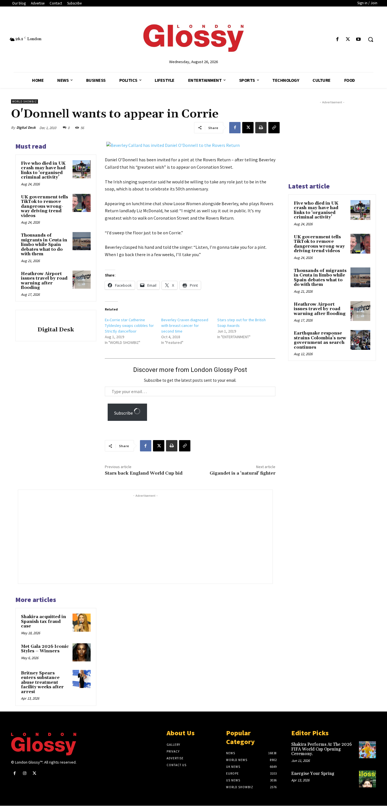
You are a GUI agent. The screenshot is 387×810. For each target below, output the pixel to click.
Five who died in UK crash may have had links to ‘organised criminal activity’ (43, 170)
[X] (348, 39)
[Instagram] (24, 773)
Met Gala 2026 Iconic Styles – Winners (45, 649)
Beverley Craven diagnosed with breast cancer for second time (184, 325)
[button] (370, 39)
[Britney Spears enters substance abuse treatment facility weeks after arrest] (82, 679)
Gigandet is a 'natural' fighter (242, 473)
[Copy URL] (274, 127)
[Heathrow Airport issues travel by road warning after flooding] (82, 280)
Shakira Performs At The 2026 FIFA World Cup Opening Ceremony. (321, 749)
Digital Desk (26, 127)
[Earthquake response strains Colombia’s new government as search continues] (360, 340)
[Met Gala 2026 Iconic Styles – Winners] (82, 652)
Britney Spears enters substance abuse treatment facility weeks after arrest (42, 682)
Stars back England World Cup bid (143, 473)
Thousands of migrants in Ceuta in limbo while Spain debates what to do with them (44, 245)
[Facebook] (337, 39)
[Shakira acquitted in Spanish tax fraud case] (82, 623)
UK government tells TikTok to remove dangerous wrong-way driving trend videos (44, 206)
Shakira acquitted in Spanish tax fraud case (43, 621)
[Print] (261, 127)
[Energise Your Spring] (367, 778)
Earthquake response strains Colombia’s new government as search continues (320, 340)
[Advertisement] (156, 538)
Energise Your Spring (312, 773)
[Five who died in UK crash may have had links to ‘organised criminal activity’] (82, 169)
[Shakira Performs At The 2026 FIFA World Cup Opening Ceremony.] (367, 749)
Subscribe (124, 413)
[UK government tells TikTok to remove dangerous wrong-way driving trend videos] (82, 203)
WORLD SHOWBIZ (24, 101)
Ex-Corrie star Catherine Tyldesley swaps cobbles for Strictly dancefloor (129, 325)
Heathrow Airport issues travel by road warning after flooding (44, 281)
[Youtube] (358, 39)
